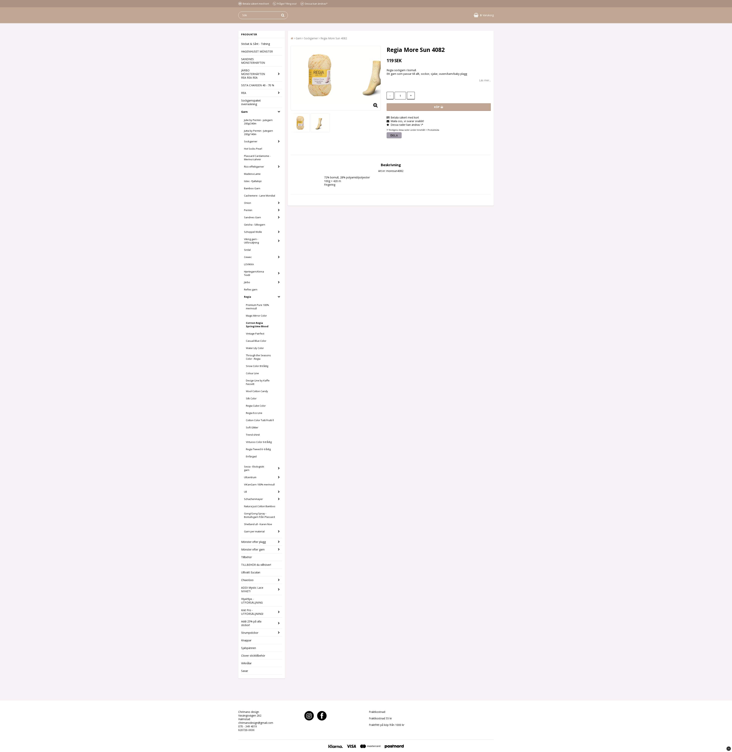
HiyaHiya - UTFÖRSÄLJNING (252, 600)
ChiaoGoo (247, 580)
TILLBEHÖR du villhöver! (256, 565)
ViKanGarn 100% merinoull (259, 484)
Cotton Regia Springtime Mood (257, 324)
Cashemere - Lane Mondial (259, 195)
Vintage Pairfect (255, 333)
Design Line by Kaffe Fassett (258, 382)
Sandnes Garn (252, 217)
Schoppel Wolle (253, 232)
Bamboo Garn (252, 188)
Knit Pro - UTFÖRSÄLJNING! (252, 612)
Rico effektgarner (254, 166)
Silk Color (251, 398)
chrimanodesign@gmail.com (255, 723)
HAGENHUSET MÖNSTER (257, 51)
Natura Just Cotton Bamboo (259, 506)
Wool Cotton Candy (257, 391)
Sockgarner (250, 141)
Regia (247, 296)
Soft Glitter (252, 427)
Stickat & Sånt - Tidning (255, 44)
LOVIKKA (249, 264)
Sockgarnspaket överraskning (251, 102)
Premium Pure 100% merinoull (257, 306)
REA (243, 93)
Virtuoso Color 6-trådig (259, 442)
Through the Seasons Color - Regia (258, 357)
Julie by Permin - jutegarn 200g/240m (258, 121)
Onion (247, 203)
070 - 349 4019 (247, 726)
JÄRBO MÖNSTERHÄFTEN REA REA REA (253, 74)
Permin (248, 210)
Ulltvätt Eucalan (250, 572)
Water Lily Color (255, 348)
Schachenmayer (253, 499)
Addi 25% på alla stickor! (251, 623)
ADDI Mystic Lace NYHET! (252, 589)
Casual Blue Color (256, 341)
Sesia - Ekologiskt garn (254, 468)
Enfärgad (251, 456)
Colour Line (252, 373)
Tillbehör (246, 557)
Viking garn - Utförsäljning (251, 240)
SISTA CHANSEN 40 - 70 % (257, 85)
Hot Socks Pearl (253, 148)
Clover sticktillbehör (253, 655)
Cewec (248, 257)
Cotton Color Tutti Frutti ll (260, 420)
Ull (245, 491)
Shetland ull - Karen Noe (258, 524)
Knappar (246, 640)
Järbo (247, 282)
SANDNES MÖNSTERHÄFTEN (253, 60)
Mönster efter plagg (253, 542)
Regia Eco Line (254, 413)
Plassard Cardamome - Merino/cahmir (257, 157)
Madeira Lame (252, 174)
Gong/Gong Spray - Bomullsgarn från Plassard (259, 515)
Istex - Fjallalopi (253, 181)
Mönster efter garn (253, 549)
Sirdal (247, 249)
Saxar (244, 671)
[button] (484, 15)
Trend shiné (253, 434)
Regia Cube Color (256, 405)
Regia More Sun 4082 (333, 38)
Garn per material (254, 531)
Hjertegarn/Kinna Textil (254, 273)
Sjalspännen (248, 648)
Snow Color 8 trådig (257, 366)
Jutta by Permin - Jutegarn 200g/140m (258, 132)
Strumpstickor (249, 632)
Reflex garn (250, 289)
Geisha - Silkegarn (254, 224)
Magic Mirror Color (256, 315)
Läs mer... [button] (485, 80)
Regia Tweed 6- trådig (258, 449)
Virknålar (246, 663)
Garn (244, 112)
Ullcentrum (250, 477)
